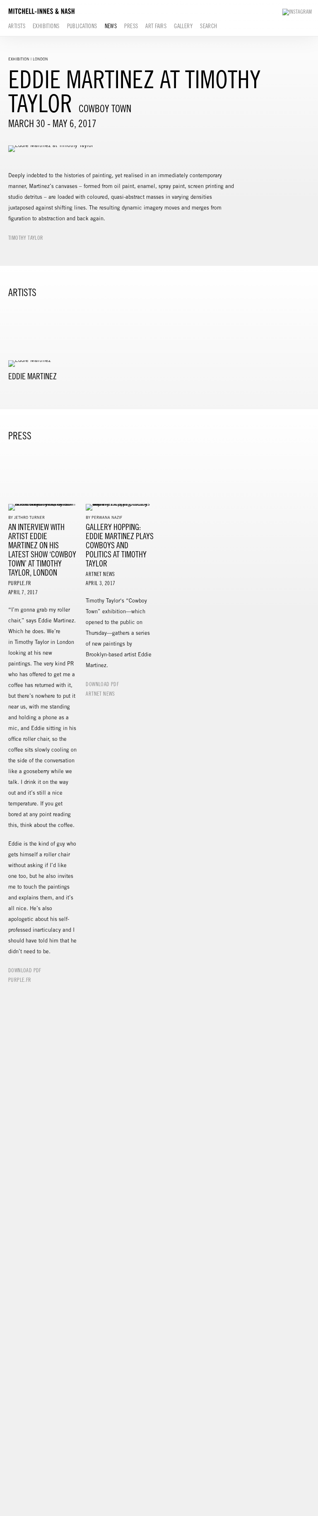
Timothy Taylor (25, 238)
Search (208, 26)
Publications (82, 26)
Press (131, 26)
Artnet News (100, 694)
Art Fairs (155, 26)
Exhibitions (46, 26)
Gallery (183, 26)
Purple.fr (19, 980)
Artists (16, 26)
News (111, 26)
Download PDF (24, 971)
